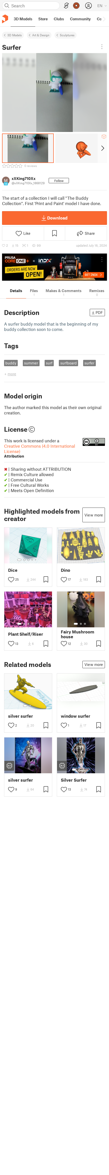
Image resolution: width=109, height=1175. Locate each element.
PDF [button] (99, 312)
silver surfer (20, 716)
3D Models (14, 35)
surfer (89, 363)
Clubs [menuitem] (59, 18)
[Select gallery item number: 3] (28, 560)
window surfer (75, 716)
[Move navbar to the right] (104, 18)
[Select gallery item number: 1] (19, 560)
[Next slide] (102, 148)
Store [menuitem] (43, 18)
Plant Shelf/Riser (25, 634)
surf (49, 363)
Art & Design (40, 35)
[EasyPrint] (66, 5)
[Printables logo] (5, 18)
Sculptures (67, 35)
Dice (12, 570)
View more (93, 515)
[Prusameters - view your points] (76, 5)
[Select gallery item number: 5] (36, 560)
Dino (65, 570)
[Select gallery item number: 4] (32, 560)
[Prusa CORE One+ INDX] (54, 267)
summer (31, 363)
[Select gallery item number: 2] (24, 560)
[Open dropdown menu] (102, 47)
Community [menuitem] (80, 18)
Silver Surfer (74, 780)
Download (57, 217)
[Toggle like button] (11, 580)
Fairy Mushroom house (77, 634)
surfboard (68, 363)
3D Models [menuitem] (23, 18)
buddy (10, 363)
